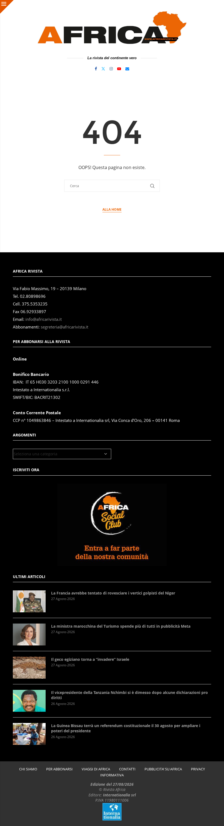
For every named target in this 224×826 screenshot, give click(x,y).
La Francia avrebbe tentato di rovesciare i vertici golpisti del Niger (113, 593)
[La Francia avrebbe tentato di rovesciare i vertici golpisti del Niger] (29, 601)
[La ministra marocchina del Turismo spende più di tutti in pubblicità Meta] (29, 634)
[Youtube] (119, 69)
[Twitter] (103, 69)
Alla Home (112, 209)
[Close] (7, 7)
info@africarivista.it (43, 319)
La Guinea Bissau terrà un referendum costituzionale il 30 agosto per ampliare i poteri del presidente (125, 728)
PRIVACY (198, 769)
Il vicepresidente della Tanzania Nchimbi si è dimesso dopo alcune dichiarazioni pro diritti (129, 695)
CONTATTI (127, 769)
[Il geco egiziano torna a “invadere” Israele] (29, 668)
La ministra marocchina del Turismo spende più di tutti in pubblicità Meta (120, 626)
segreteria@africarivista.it (64, 327)
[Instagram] (111, 69)
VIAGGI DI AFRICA (96, 769)
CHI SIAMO (28, 769)
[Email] (127, 69)
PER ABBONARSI (59, 769)
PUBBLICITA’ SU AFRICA (163, 769)
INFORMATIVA (112, 775)
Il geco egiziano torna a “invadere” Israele (90, 659)
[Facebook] (96, 69)
